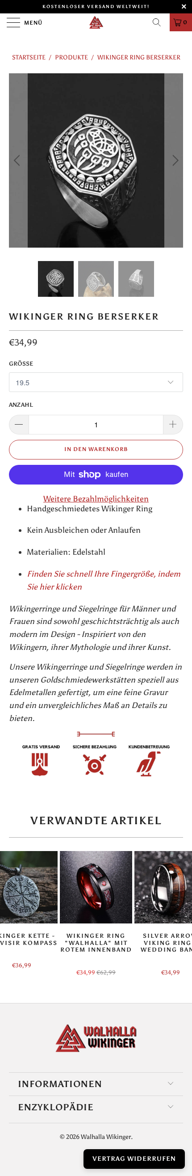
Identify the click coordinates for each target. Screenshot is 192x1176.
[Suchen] (160, 22)
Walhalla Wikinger (106, 1137)
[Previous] (18, 160)
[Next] (174, 160)
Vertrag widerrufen (134, 1159)
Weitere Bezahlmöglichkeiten (96, 499)
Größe (21, 363)
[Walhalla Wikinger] (96, 22)
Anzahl (21, 404)
